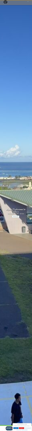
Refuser (21, 428)
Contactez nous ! (15, 216)
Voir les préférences (27, 428)
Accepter (16, 428)
